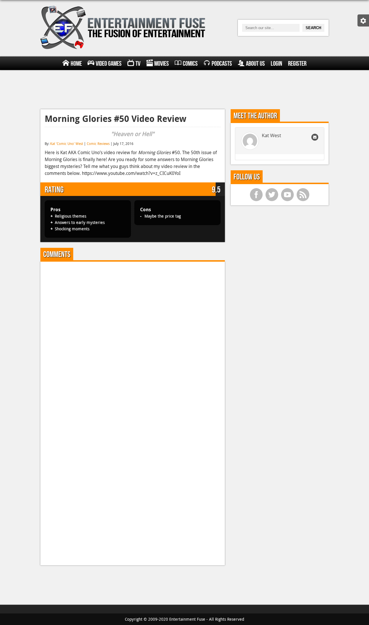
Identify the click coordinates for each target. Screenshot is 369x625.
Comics (190, 64)
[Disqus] (133, 338)
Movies (161, 64)
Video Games (109, 64)
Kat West (271, 135)
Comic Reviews (98, 143)
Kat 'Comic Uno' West (66, 143)
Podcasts (222, 64)
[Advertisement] (184, 89)
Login (276, 64)
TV (137, 64)
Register (297, 64)
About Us (255, 64)
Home (76, 64)
